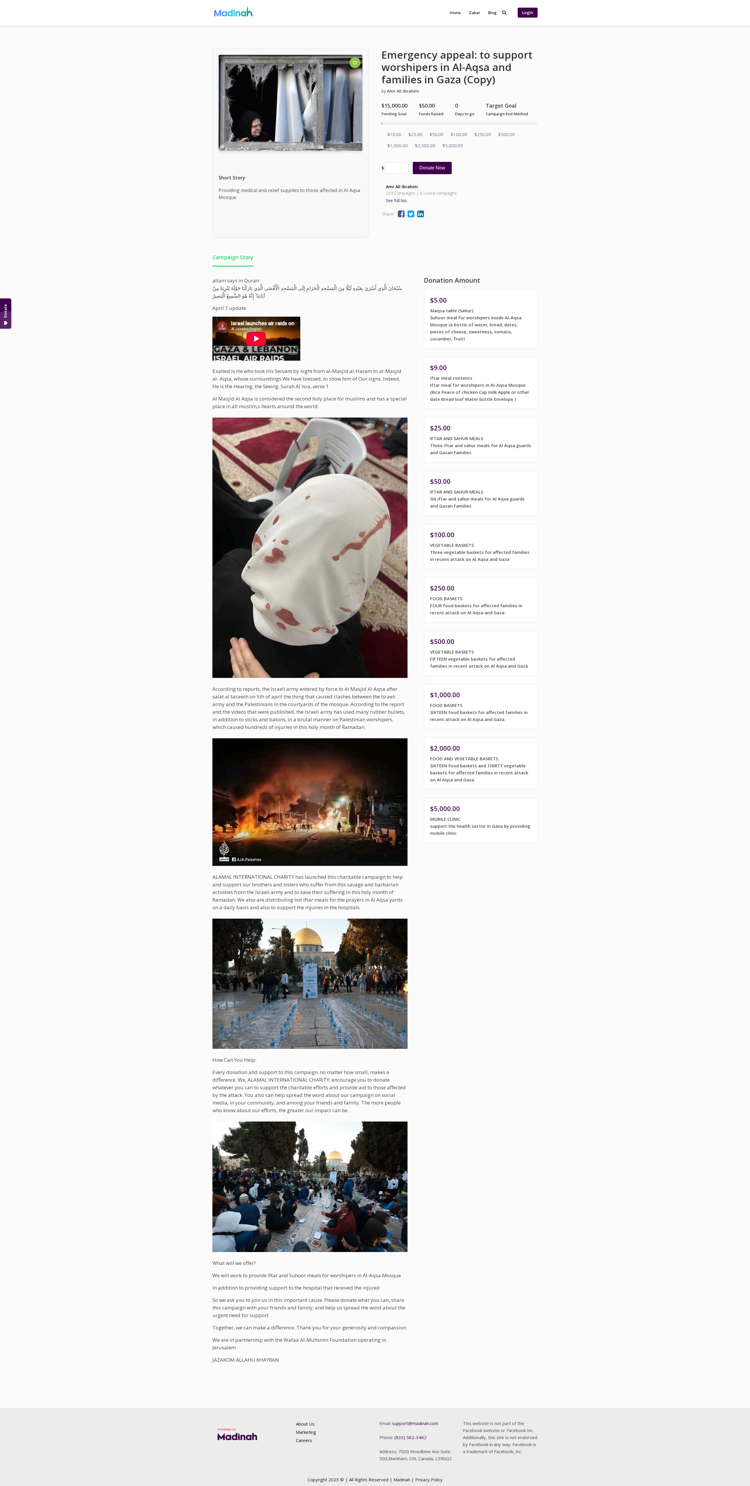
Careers (304, 1440)
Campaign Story (232, 257)
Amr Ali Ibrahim (403, 91)
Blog (492, 12)
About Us (305, 1424)
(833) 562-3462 (410, 1437)
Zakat (474, 12)
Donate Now (432, 167)
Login (527, 12)
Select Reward (480, 319)
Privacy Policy (429, 1479)
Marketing (306, 1432)
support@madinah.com (415, 1423)
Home (455, 12)
